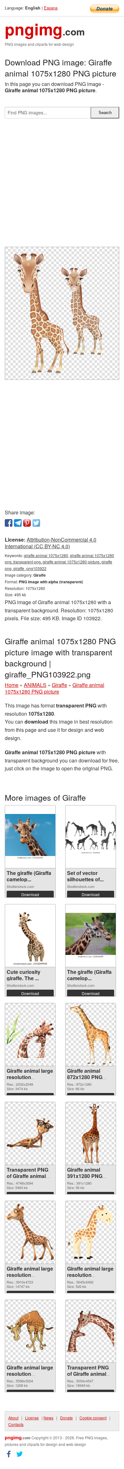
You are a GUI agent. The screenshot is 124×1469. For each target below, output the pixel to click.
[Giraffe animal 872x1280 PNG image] (90, 1035)
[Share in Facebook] (8, 523)
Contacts (16, 1424)
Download (30, 894)
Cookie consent (93, 1417)
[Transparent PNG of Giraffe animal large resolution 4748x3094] (30, 1133)
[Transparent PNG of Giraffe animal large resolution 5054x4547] (90, 1331)
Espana (51, 8)
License (32, 1417)
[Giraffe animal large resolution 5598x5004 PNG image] (30, 1331)
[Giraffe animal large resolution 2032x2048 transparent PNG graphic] (30, 1034)
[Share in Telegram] (18, 523)
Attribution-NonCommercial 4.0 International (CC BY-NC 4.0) (50, 543)
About (13, 1417)
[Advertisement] (62, 185)
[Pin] (27, 523)
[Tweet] (36, 523)
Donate (66, 1417)
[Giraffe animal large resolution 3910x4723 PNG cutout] (30, 1232)
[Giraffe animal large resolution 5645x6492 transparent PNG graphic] (90, 1232)
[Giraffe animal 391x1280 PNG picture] (90, 1133)
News (48, 1417)
